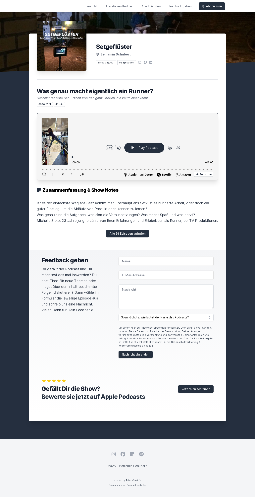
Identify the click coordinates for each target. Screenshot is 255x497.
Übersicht (90, 6)
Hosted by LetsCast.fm (127, 480)
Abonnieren (214, 6)
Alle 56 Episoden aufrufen (127, 233)
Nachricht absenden (135, 354)
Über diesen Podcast (119, 6)
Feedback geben (180, 6)
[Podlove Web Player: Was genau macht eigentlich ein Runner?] (127, 146)
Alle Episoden (151, 6)
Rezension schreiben (195, 389)
